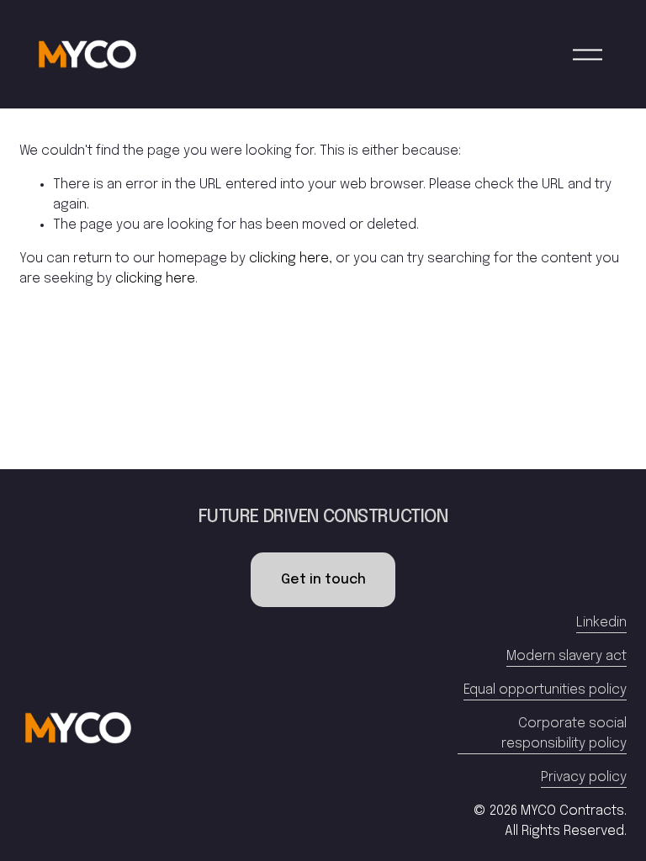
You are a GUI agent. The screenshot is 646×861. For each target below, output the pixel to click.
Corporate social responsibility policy (564, 733)
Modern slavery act (566, 656)
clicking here (289, 258)
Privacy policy (584, 777)
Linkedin (601, 622)
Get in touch (323, 580)
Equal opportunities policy (545, 690)
